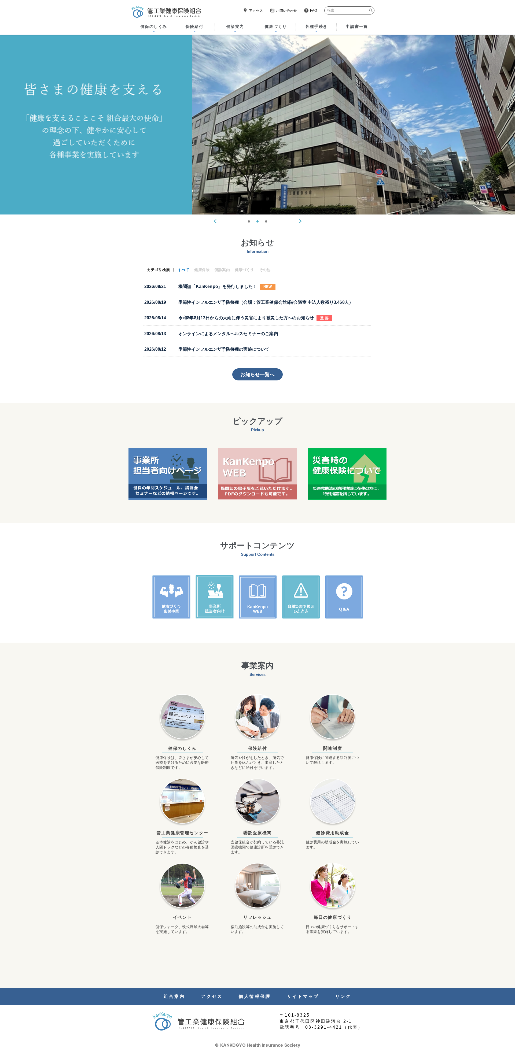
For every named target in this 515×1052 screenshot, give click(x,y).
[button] (215, 221)
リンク (343, 996)
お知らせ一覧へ (257, 374)
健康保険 (201, 270)
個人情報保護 (255, 996)
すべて (183, 270)
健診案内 (222, 270)
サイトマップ (303, 996)
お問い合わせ (286, 11)
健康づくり (244, 270)
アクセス (256, 11)
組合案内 (174, 996)
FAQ (313, 11)
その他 (264, 270)
